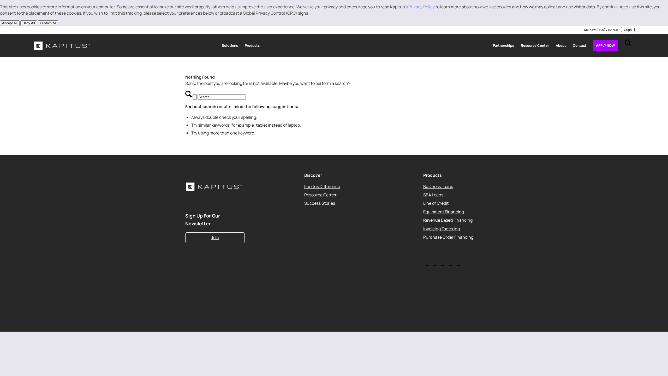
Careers (371, 211)
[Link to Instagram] (58, 30)
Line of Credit (436, 203)
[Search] (628, 45)
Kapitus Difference (322, 186)
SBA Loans (433, 195)
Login (628, 30)
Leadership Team (380, 203)
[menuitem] (229, 45)
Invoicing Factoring (441, 228)
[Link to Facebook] (66, 30)
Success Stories (319, 203)
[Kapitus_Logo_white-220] (62, 45)
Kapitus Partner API (382, 228)
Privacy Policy (421, 7)
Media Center (376, 220)
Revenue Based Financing (448, 220)
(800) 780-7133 (607, 30)
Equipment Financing (443, 211)
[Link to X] (43, 30)
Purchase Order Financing (448, 237)
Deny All (28, 23)
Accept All (9, 23)
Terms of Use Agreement (387, 195)
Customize (48, 23)
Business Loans (438, 186)
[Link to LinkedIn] (35, 30)
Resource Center (320, 195)
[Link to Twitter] (427, 263)
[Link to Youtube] (51, 30)
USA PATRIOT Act (380, 237)
